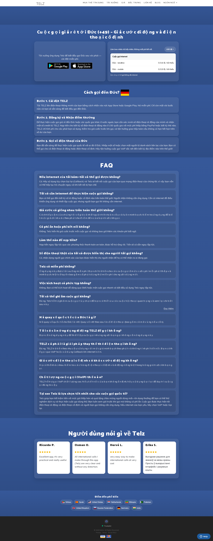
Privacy (98, 532)
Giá (123, 2)
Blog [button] (158, 2)
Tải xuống (112, 2)
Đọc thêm (169, 308)
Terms (104, 532)
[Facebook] (106, 521)
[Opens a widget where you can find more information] (204, 537)
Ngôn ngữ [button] (170, 2)
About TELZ (112, 532)
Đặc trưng (134, 2)
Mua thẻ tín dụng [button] (93, 2)
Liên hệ (148, 2)
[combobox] (170, 49)
